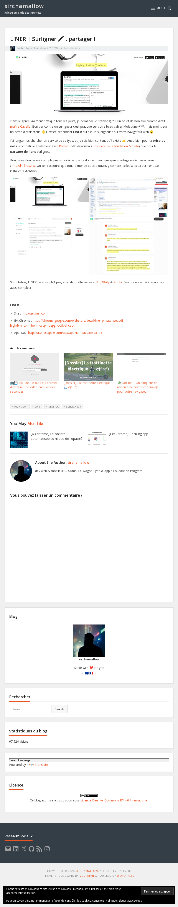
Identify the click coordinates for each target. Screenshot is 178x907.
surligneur (73, 406)
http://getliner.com (35, 313)
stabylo (53, 406)
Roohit (118, 282)
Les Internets (72, 48)
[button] (158, 8)
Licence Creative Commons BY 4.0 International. (114, 800)
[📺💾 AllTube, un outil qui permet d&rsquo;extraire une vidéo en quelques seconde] (34, 367)
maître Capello (20, 126)
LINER (38, 406)
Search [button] (59, 709)
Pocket (64, 146)
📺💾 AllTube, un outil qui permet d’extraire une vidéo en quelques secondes (33, 387)
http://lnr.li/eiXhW (23, 166)
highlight (21, 406)
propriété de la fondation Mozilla (116, 146)
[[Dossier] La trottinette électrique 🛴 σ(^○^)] (88, 367)
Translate (41, 765)
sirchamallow (24, 6)
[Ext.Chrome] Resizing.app (128, 434)
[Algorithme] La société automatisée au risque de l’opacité (56, 436)
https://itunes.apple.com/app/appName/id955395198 (65, 333)
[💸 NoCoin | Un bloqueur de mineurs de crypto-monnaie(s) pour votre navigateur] (141, 367)
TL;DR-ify (102, 282)
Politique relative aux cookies (124, 900)
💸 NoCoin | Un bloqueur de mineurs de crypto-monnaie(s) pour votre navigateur (138, 387)
